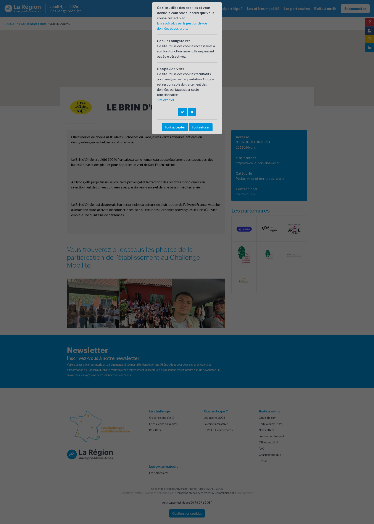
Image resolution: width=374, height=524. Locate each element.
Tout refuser (201, 127)
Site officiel (165, 100)
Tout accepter (174, 127)
